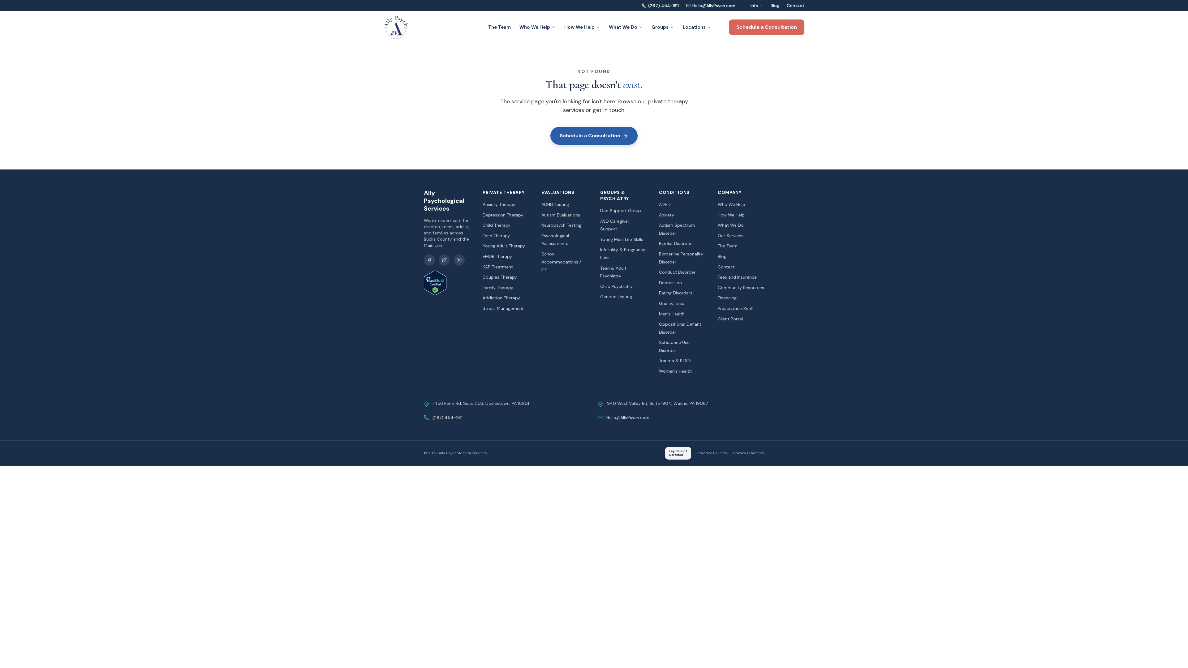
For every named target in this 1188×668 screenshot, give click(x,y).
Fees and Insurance (737, 277)
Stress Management (503, 308)
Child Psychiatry (616, 286)
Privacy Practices (748, 453)
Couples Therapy (500, 277)
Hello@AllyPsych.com (713, 5)
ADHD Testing (555, 204)
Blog (775, 5)
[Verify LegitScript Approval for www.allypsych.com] (447, 283)
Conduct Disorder (677, 272)
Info (754, 5)
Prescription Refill (735, 308)
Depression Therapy (503, 215)
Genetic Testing (616, 296)
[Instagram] (459, 260)
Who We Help (534, 27)
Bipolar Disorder (675, 243)
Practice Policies (712, 453)
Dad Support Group (620, 210)
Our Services (730, 235)
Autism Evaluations (560, 215)
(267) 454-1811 (663, 5)
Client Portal (730, 319)
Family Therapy (498, 287)
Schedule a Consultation (766, 27)
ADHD (665, 204)
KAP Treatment (498, 267)
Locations (694, 27)
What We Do (623, 27)
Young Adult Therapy (504, 246)
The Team (499, 27)
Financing (727, 298)
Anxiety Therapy (499, 204)
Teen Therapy (496, 235)
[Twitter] (444, 260)
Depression (670, 282)
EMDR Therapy (497, 256)
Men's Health (672, 314)
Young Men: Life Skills (621, 239)
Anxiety (666, 215)
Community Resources (741, 287)
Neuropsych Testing (561, 225)
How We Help (579, 27)
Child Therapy (496, 225)
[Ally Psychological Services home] (396, 27)
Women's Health (675, 371)
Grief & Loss (671, 303)
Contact (795, 5)
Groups (660, 27)
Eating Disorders (675, 293)
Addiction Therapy (501, 298)
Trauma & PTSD (675, 360)
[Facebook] (429, 260)
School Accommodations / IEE (561, 261)
